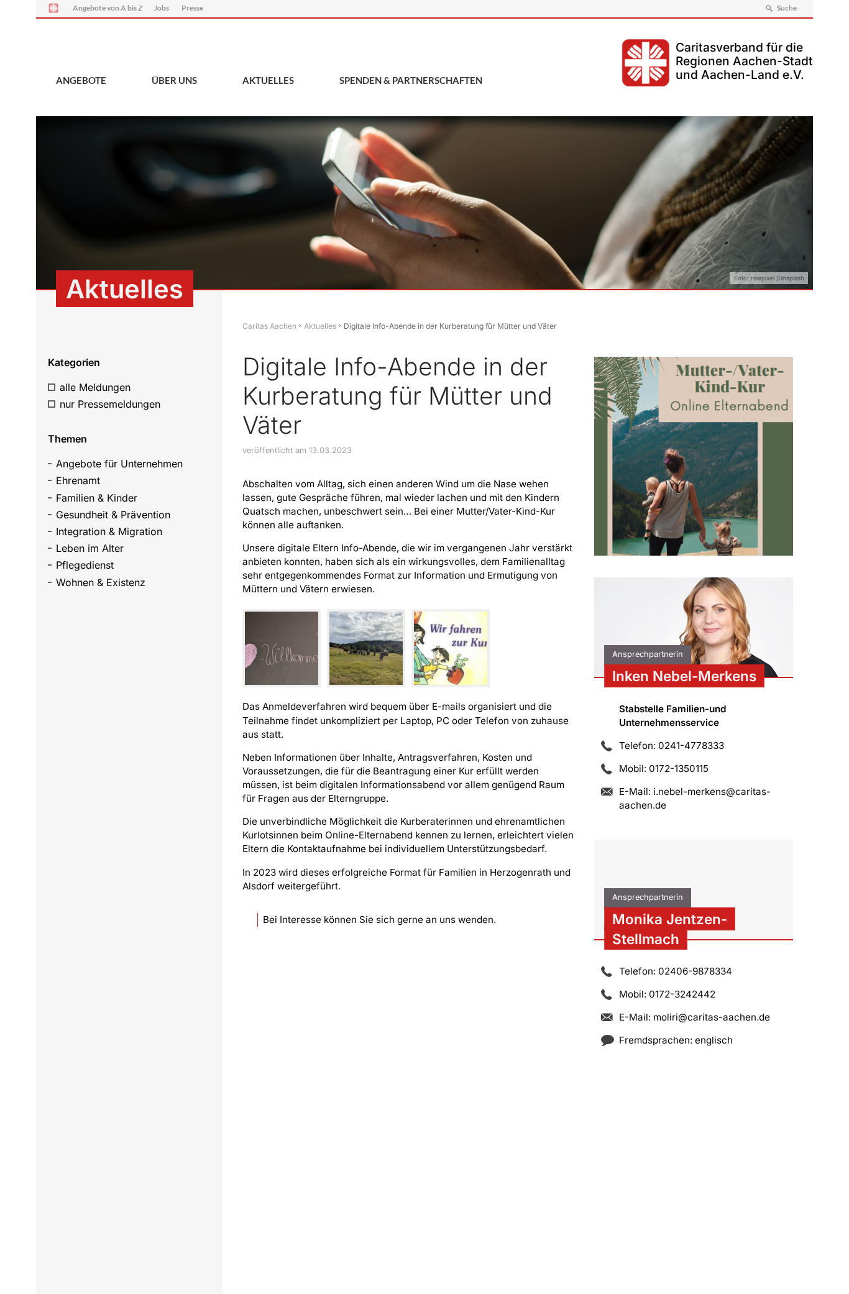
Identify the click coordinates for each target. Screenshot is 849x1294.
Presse (192, 7)
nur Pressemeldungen (110, 404)
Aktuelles (268, 80)
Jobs (161, 7)
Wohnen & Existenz (100, 582)
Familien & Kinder (96, 498)
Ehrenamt (78, 480)
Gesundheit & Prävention (113, 514)
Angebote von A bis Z (107, 7)
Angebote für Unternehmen (119, 463)
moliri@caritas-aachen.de (711, 1017)
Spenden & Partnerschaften (410, 80)
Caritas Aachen (269, 326)
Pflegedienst (85, 565)
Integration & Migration (109, 531)
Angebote (81, 80)
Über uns (174, 80)
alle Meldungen (95, 387)
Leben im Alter (90, 548)
